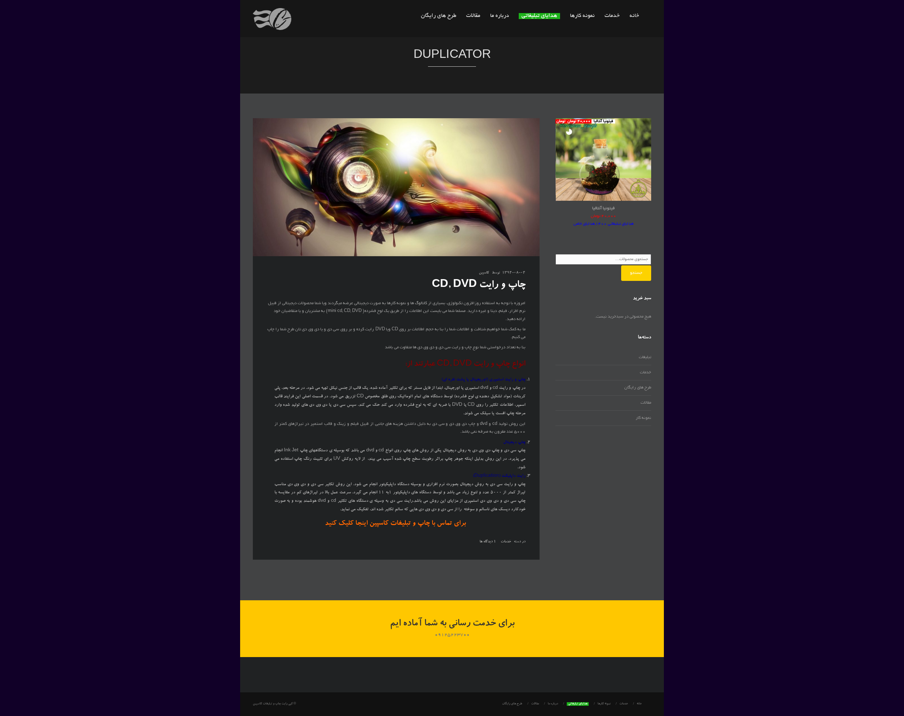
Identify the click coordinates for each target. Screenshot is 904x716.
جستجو (636, 273)
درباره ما (499, 16)
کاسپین (484, 273)
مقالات (473, 16)
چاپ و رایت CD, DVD (478, 285)
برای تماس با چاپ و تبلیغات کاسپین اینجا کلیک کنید (396, 524)
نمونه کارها (582, 16)
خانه (634, 16)
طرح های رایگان (438, 16)
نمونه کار (643, 418)
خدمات (612, 16)
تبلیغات (645, 357)
